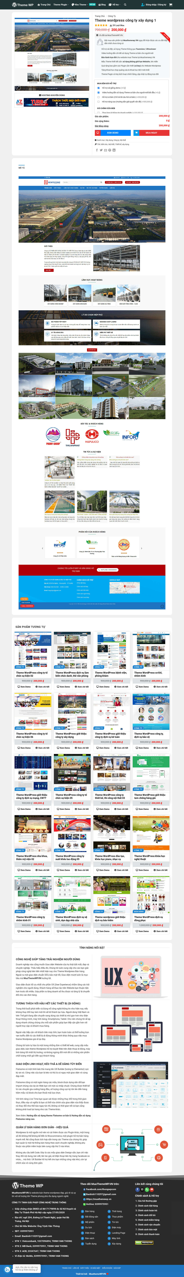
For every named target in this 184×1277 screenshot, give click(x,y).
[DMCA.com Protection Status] (144, 1242)
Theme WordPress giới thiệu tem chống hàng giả (149, 796)
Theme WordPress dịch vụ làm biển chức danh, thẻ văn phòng (72, 674)
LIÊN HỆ (76, 1268)
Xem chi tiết (43, 687)
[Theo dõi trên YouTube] (152, 1189)
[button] (125, 4)
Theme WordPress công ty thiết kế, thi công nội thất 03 (110, 796)
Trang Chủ (46, 4)
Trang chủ (100, 16)
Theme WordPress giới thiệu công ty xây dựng (70, 735)
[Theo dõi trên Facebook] (137, 1189)
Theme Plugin (60, 4)
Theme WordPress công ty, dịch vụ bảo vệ (148, 735)
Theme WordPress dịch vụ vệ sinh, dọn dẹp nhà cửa (71, 919)
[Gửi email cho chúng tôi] (142, 1189)
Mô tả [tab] (22, 168)
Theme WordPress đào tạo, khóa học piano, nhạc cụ (110, 858)
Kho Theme (80, 4)
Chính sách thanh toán (148, 1234)
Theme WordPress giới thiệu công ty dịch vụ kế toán (110, 735)
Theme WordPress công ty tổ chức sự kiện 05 (71, 796)
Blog (103, 4)
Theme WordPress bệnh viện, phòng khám (111, 674)
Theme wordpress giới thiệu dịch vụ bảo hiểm (110, 919)
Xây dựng (109, 140)
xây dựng (125, 144)
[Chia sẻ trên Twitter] (101, 150)
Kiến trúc (104, 144)
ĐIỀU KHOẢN (107, 1268)
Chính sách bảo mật (147, 1229)
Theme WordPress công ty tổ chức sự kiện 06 (32, 735)
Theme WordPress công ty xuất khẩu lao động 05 (69, 858)
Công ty (112, 16)
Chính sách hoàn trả (147, 1210)
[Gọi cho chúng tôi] (147, 1189)
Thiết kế (118, 144)
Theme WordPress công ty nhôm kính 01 (30, 919)
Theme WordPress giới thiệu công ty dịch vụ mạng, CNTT (31, 796)
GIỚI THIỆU (84, 1268)
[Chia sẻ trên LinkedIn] (114, 150)
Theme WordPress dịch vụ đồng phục (148, 919)
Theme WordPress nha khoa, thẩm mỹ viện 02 (32, 858)
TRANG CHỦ (66, 1268)
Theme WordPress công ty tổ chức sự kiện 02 (32, 674)
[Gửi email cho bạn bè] (105, 150)
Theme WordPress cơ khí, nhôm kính (148, 674)
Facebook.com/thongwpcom (101, 1189)
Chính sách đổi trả (146, 1215)
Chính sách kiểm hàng (148, 1220)
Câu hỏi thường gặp (147, 1201)
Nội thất (123, 140)
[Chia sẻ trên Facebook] (97, 150)
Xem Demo (26, 687)
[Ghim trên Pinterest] (109, 150)
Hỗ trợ (116, 4)
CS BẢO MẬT (95, 1268)
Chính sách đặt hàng (148, 1205)
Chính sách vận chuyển (149, 1224)
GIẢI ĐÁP (117, 1268)
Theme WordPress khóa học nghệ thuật (149, 858)
